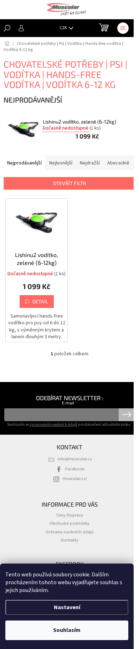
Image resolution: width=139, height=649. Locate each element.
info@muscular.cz (75, 459)
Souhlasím (67, 630)
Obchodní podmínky (69, 523)
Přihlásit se (127, 414)
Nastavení (67, 607)
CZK (64, 28)
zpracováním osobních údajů (53, 424)
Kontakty (69, 540)
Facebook (74, 469)
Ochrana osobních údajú (70, 532)
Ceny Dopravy (69, 515)
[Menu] (123, 28)
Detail (40, 301)
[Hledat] (7, 28)
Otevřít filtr (69, 183)
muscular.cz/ (75, 478)
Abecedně (118, 163)
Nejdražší (90, 163)
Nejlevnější (60, 163)
